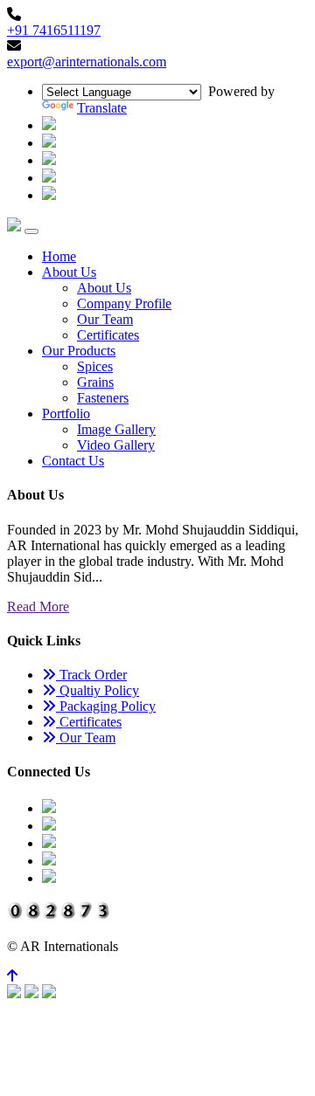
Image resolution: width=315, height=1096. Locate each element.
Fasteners (103, 397)
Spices (95, 366)
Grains (95, 382)
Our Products (79, 350)
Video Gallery (116, 445)
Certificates (108, 334)
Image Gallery (116, 429)
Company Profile (124, 303)
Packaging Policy (106, 706)
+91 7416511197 (54, 30)
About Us (69, 272)
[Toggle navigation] (31, 231)
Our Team (105, 319)
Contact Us (73, 460)
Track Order (91, 674)
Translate (102, 107)
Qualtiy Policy (97, 690)
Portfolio (66, 413)
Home (59, 256)
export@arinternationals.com (86, 61)
